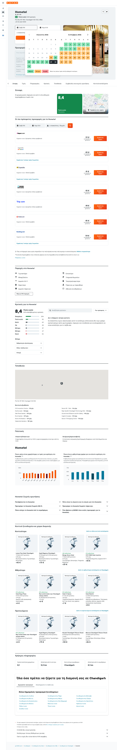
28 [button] (47, 62)
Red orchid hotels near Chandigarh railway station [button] (49, 595)
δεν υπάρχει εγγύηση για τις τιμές (55, 724)
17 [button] (29, 58)
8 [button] (51, 49)
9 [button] (55, 49)
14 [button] (46, 53)
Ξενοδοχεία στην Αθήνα (55, 698)
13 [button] (42, 53)
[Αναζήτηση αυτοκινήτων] (3, 16)
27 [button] (42, 62)
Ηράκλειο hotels (81, 703)
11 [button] (33, 53)
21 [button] (46, 58)
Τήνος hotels (51, 706)
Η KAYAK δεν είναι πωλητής (26, 730)
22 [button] (51, 58)
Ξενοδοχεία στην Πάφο (55, 696)
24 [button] (29, 62)
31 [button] (29, 66)
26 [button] (38, 62)
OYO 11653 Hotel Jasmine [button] (93, 555)
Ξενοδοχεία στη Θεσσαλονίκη (28, 701)
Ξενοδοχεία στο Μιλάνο (26, 703)
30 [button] (55, 62)
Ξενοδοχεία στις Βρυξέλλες (84, 701)
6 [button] (42, 49)
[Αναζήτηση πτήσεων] (3, 8)
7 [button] (46, 49)
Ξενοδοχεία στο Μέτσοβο (84, 696)
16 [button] (55, 53)
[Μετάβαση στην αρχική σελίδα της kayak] (12, 3)
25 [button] (33, 62)
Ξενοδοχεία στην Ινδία (51, 746)
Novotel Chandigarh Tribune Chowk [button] (72, 633)
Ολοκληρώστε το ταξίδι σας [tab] (45, 685)
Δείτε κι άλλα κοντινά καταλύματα (97, 531)
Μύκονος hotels (52, 703)
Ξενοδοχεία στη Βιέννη (26, 698)
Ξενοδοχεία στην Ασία (38, 746)
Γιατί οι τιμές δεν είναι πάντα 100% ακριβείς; (32, 736)
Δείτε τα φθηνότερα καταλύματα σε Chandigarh (93, 570)
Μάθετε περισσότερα (83, 251)
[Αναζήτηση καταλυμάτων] (3, 12)
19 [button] (38, 58)
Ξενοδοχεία (27, 746)
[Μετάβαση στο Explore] (3, 21)
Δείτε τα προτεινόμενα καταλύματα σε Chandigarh (92, 610)
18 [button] (33, 58)
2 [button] (55, 44)
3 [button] (29, 49)
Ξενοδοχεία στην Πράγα (83, 698)
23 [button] (55, 58)
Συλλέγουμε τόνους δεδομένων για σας (31, 733)
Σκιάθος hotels (23, 709)
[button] (3, 3)
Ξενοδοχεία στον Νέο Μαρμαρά (57, 701)
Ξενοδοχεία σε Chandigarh (66, 746)
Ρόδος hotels (23, 706)
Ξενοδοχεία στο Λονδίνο (26, 696)
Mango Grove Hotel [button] (68, 555)
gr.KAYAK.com (18, 746)
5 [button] (83, 44)
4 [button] (33, 49)
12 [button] (38, 53)
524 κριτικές (31, 17)
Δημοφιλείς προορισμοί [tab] (25, 685)
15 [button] (51, 53)
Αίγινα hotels (80, 706)
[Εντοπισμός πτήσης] (3, 25)
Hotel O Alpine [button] (66, 594)
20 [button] (42, 58)
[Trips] (3, 30)
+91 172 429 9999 (20, 22)
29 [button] (51, 62)
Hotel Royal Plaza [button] (21, 594)
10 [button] (29, 53)
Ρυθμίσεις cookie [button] (20, 258)
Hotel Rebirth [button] (90, 594)
